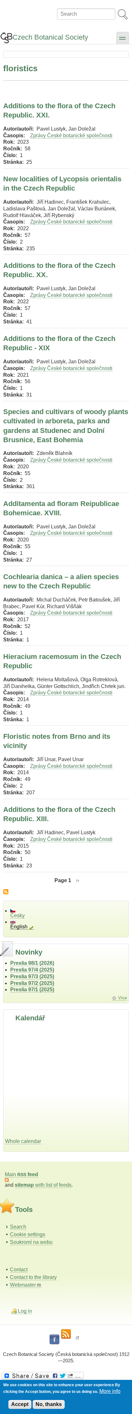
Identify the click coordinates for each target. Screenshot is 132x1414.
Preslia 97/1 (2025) (32, 989)
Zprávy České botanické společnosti (71, 135)
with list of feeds (43, 1185)
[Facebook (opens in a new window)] (54, 1340)
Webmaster (23, 1285)
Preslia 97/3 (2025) (32, 976)
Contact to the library (33, 1277)
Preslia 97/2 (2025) (32, 983)
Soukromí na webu (31, 1242)
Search (18, 1226)
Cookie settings (27, 1234)
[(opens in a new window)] (66, 1376)
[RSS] (66, 1334)
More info (109, 1391)
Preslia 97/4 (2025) (32, 969)
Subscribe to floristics (5, 891)
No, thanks (49, 1404)
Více (122, 997)
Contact (19, 1269)
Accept (20, 1404)
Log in (25, 1311)
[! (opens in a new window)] (77, 1340)
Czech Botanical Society (50, 37)
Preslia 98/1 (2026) (32, 963)
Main (21, 1174)
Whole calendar (23, 1141)
